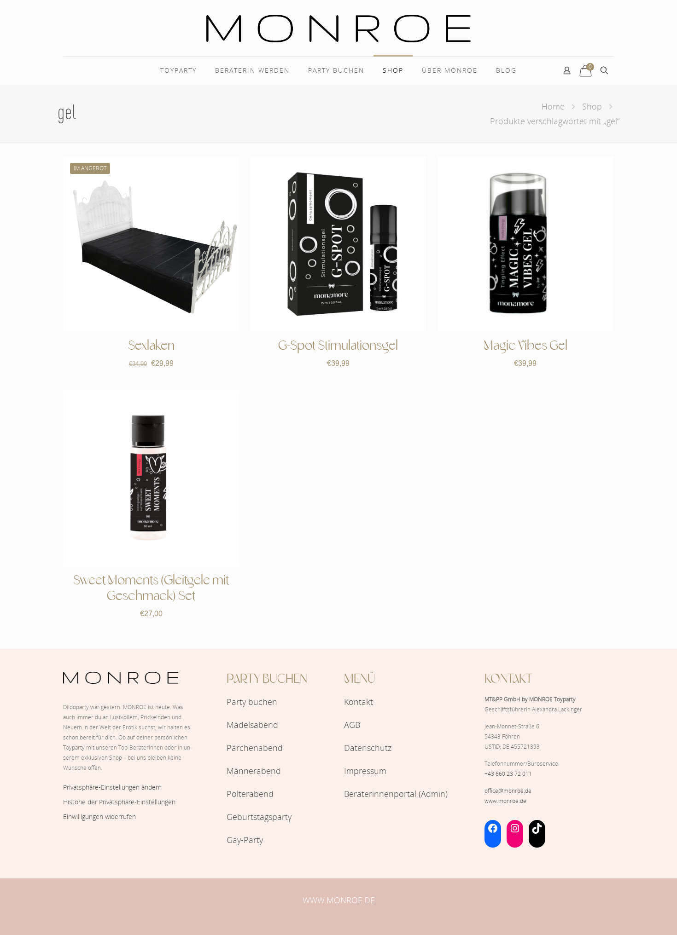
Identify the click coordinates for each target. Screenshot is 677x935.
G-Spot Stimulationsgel (338, 346)
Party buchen (252, 701)
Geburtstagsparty (259, 816)
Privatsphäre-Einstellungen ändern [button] (112, 787)
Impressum (365, 770)
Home (553, 106)
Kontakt (358, 701)
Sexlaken (151, 346)
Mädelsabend (252, 724)
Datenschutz (367, 747)
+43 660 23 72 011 (508, 774)
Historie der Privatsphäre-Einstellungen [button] (119, 801)
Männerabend (254, 770)
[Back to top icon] (632, 916)
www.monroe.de (505, 801)
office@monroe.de (507, 791)
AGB (352, 724)
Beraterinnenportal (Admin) (396, 793)
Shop (592, 106)
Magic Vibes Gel (525, 346)
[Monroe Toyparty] (338, 28)
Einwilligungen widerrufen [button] (99, 816)
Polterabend (250, 793)
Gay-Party (245, 839)
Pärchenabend (255, 747)
